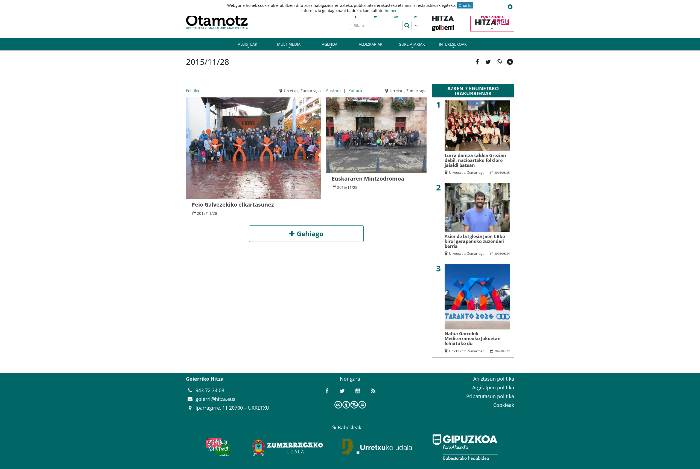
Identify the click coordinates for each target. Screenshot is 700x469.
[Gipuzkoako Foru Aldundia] (465, 447)
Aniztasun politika (493, 378)
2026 (497, 172)
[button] (510, 7)
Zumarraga (311, 90)
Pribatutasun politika (490, 396)
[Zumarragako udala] (287, 447)
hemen (391, 10)
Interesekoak (453, 44)
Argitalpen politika (493, 387)
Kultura (355, 90)
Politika (192, 90)
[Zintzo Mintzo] (217, 447)
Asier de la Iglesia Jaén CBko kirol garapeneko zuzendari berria (475, 241)
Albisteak (247, 44)
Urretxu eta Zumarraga (467, 172)
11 (209, 213)
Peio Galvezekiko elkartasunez (232, 204)
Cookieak (503, 405)
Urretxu (291, 90)
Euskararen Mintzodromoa (368, 178)
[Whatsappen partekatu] (499, 62)
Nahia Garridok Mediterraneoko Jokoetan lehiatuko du (473, 338)
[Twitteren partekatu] (488, 62)
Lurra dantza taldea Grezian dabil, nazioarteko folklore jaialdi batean (475, 160)
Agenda (329, 44)
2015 (201, 213)
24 (508, 253)
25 (508, 172)
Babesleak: (350, 427)
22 (508, 351)
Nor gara (350, 378)
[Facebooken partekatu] (477, 62)
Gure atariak (412, 44)
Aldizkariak (371, 44)
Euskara (333, 90)
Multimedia (289, 44)
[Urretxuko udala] (377, 447)
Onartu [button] (465, 5)
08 (503, 172)
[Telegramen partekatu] (510, 62)
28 (215, 213)
